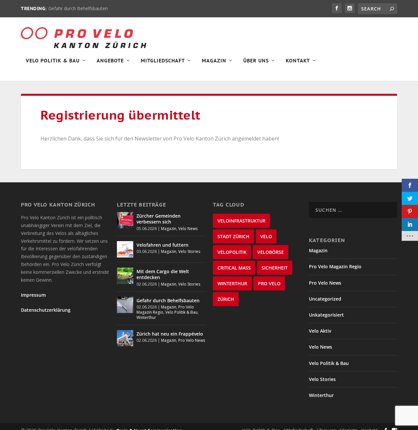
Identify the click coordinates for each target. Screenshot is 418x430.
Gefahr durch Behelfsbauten (78, 8)
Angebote (110, 61)
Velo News (188, 228)
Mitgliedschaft (163, 61)
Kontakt (298, 61)
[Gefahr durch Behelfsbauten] (125, 305)
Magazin (214, 61)
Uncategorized (325, 299)
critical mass (234, 268)
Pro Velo (269, 283)
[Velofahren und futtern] (125, 249)
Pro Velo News (191, 340)
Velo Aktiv (320, 331)
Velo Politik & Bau (53, 61)
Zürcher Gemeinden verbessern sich (159, 219)
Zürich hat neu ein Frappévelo (170, 334)
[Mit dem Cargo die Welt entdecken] (125, 276)
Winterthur (146, 317)
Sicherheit (275, 268)
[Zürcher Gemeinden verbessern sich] (125, 220)
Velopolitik (232, 252)
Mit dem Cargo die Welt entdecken (163, 274)
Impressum (33, 295)
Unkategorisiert (326, 315)
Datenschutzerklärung (46, 310)
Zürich (225, 299)
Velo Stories (189, 251)
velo (266, 236)
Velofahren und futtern (162, 245)
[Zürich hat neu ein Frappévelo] (125, 338)
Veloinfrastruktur (241, 221)
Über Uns (256, 61)
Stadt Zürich (233, 236)
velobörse (270, 252)
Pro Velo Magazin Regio (335, 266)
